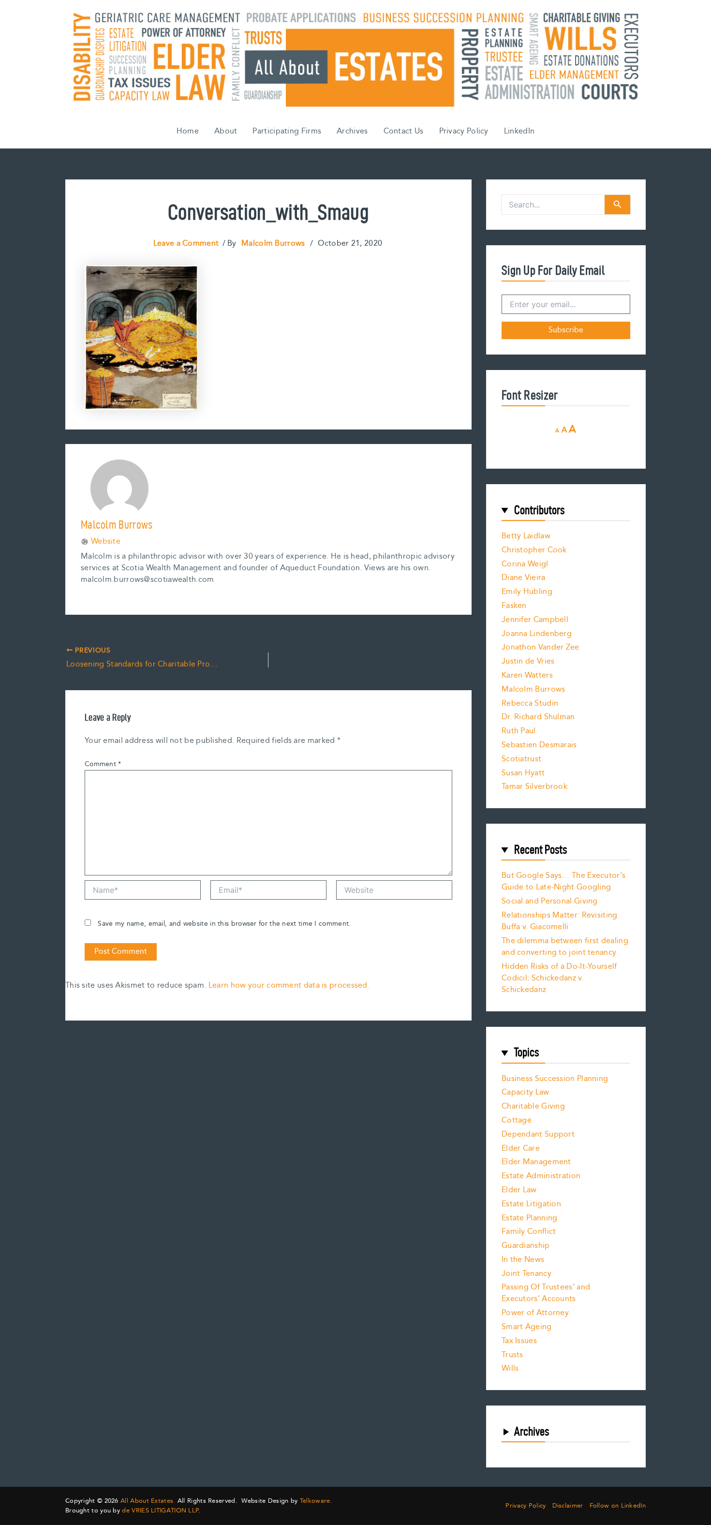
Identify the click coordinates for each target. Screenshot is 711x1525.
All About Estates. (147, 1501)
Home (188, 131)
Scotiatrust (521, 759)
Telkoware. (316, 1501)
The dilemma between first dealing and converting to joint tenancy (565, 947)
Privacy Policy (464, 131)
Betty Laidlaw (526, 536)
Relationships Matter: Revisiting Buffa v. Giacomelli (560, 921)
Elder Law (519, 1190)
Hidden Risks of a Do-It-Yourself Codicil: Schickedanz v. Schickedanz (559, 978)
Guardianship (526, 1246)
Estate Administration (541, 1176)
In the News (523, 1260)
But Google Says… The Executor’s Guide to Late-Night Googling (563, 881)
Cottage (517, 1120)
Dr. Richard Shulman (538, 717)
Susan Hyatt (523, 773)
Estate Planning (530, 1218)
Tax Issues (519, 1341)
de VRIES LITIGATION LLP (160, 1510)
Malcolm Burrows (533, 689)
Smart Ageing (527, 1327)
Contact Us (404, 131)
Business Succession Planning (555, 1079)
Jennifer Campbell (535, 620)
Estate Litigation (531, 1204)
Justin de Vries (528, 661)
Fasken (514, 606)
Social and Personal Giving (550, 901)
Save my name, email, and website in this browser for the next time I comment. (224, 923)
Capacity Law (525, 1092)
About (225, 131)
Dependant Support (538, 1134)
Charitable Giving (533, 1106)
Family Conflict (529, 1232)
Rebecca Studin (530, 703)
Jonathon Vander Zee (540, 647)
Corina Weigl (525, 564)
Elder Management (536, 1162)
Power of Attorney (535, 1313)
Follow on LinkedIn (618, 1505)
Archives (352, 131)
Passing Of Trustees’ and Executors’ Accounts (546, 1293)
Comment (103, 764)
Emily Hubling (527, 592)
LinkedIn (519, 131)
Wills (510, 1368)
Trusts (512, 1355)
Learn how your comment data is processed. (289, 985)
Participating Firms (286, 131)
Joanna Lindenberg (537, 634)
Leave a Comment (186, 243)
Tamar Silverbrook (534, 787)
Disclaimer (567, 1505)
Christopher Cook (534, 550)
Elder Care (521, 1148)
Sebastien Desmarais (539, 745)
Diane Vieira (524, 578)
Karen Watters (527, 675)
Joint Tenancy (526, 1274)
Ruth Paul (519, 731)
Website (105, 542)
